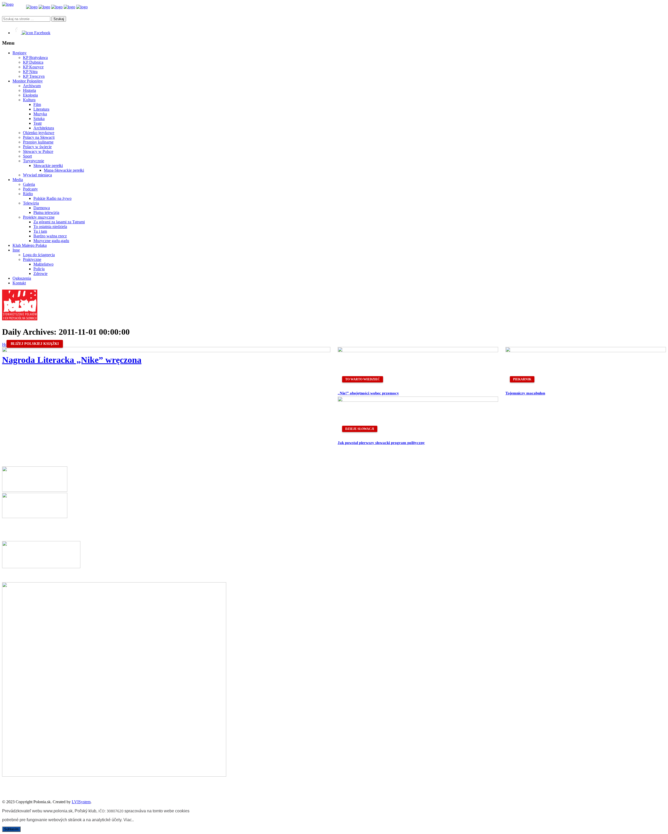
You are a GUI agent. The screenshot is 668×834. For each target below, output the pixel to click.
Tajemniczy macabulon (525, 393)
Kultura (29, 100)
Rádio (28, 193)
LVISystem (81, 802)
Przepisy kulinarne (38, 142)
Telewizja (31, 203)
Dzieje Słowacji (359, 429)
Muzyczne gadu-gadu (51, 240)
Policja (39, 269)
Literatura (41, 109)
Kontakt (19, 283)
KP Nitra (30, 71)
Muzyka (40, 114)
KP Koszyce (33, 67)
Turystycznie (33, 161)
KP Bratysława (35, 57)
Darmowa (41, 208)
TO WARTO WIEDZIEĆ (362, 379)
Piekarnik (522, 379)
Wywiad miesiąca (37, 175)
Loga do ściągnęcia (39, 255)
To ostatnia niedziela (50, 226)
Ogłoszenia (22, 278)
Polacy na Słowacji (39, 137)
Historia (29, 90)
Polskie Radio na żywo (52, 198)
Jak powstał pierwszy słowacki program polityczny (381, 443)
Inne (16, 250)
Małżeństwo (43, 264)
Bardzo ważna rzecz (50, 236)
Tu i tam (40, 231)
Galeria (29, 184)
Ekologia (30, 95)
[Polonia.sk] (8, 4)
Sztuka (39, 118)
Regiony (20, 53)
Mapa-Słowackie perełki (64, 170)
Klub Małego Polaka (30, 245)
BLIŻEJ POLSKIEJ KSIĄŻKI (35, 344)
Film (37, 104)
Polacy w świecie (37, 147)
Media (18, 179)
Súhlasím (11, 829)
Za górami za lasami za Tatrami (59, 222)
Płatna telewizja (46, 212)
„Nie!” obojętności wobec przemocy (368, 393)
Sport (27, 156)
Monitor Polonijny (28, 81)
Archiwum (32, 85)
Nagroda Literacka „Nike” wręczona (71, 360)
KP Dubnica (33, 62)
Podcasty (30, 189)
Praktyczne (32, 259)
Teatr (37, 123)
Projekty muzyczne (39, 217)
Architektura (43, 128)
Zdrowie (40, 273)
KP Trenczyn (34, 76)
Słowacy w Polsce (38, 151)
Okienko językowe (38, 132)
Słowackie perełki (48, 165)
